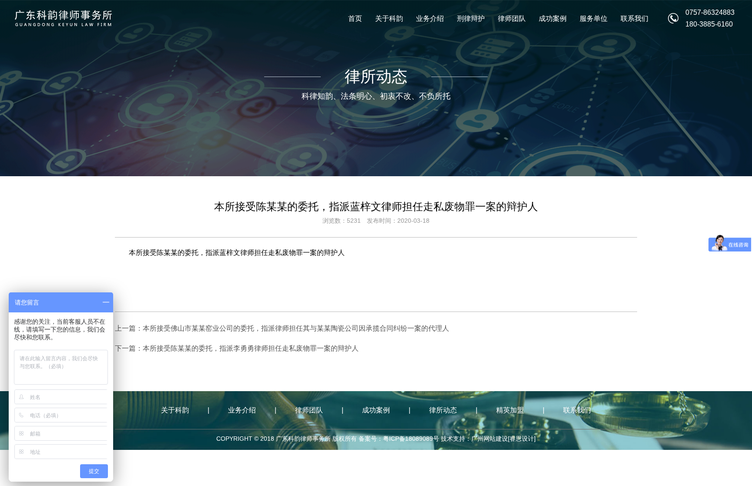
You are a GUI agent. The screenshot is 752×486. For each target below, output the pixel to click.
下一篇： (129, 348)
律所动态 (443, 410)
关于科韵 (389, 18)
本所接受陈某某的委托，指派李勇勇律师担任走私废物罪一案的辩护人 (251, 348)
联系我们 (634, 18)
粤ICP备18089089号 (411, 438)
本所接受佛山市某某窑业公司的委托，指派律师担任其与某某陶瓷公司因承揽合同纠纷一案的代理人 (296, 328)
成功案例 (553, 18)
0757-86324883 (710, 12)
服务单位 (594, 18)
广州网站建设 (489, 438)
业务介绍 (430, 18)
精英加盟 (510, 410)
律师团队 (512, 18)
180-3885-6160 (709, 24)
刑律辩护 (471, 18)
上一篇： (129, 328)
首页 (355, 18)
